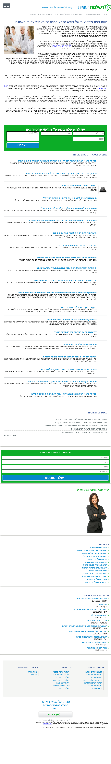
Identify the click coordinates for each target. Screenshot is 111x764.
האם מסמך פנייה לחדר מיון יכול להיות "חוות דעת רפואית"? (70, 198)
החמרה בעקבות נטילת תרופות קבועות (91, 637)
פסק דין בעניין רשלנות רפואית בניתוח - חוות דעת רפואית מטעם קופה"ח (64, 394)
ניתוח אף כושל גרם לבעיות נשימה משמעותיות (88, 631)
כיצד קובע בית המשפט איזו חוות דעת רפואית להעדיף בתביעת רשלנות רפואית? (75, 426)
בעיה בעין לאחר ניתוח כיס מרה (94, 642)
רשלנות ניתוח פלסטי (61, 672)
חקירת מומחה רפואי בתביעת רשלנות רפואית (89, 429)
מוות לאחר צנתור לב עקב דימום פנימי (91, 599)
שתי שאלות (102, 604)
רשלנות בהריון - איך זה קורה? (95, 556)
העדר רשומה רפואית (61, 686)
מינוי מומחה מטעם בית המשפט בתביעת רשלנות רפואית (84, 432)
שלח (22, 145)
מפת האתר (32, 672)
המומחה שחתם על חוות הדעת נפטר (80, 344)
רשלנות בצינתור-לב (99, 615)
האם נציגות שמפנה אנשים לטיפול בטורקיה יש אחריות (84, 626)
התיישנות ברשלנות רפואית (96, 582)
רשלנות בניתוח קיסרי (94, 675)
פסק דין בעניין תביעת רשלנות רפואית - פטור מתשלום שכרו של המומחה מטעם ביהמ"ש (57, 161)
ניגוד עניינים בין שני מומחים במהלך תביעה (77, 245)
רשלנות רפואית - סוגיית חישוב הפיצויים (79, 186)
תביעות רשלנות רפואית (97, 559)
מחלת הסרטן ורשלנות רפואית (95, 562)
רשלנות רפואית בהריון (61, 46)
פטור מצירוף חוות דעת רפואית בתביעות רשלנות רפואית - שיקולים (81, 423)
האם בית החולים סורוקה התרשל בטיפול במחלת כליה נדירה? (69, 208)
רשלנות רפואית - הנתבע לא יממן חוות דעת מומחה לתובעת (70, 357)
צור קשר (33, 675)
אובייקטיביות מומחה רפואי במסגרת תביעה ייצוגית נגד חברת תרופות (65, 280)
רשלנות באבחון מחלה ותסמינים (94, 553)
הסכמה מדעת (96, 688)
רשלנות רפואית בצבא (61, 680)
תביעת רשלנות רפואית (93, 683)
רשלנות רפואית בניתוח (98, 571)
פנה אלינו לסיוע (93, 490)
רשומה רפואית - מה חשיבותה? (94, 576)
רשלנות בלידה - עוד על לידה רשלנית (92, 550)
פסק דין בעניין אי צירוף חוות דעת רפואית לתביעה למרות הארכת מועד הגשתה (61, 173)
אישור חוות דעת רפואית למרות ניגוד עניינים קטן (75, 233)
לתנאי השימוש (47, 724)
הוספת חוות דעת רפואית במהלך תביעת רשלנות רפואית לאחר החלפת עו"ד (63, 221)
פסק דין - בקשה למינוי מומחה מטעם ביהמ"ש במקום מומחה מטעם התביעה (62, 381)
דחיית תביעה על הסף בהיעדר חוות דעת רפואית (75, 332)
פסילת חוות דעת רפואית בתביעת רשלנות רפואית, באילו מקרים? (81, 419)
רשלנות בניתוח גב (62, 677)
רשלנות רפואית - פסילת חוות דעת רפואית (78, 307)
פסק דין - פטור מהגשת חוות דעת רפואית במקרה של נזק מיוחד (68, 369)
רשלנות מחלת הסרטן (61, 675)
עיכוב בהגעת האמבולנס (97, 620)
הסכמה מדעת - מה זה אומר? (95, 574)
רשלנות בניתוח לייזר (94, 686)
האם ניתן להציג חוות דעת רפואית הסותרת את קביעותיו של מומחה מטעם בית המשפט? (57, 293)
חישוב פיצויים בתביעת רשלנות (94, 568)
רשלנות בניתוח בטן (62, 688)
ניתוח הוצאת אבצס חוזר (97, 648)
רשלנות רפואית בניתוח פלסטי (95, 565)
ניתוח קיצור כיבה (63, 683)
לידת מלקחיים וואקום (93, 672)
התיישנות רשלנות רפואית (92, 680)
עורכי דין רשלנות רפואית (97, 579)
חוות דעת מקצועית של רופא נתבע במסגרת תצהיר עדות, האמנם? (67, 268)
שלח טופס (55, 478)
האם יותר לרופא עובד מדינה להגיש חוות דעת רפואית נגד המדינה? (66, 258)
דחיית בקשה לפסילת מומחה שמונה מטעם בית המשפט (72, 320)
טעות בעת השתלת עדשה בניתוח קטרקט (90, 610)
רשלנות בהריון (96, 677)
